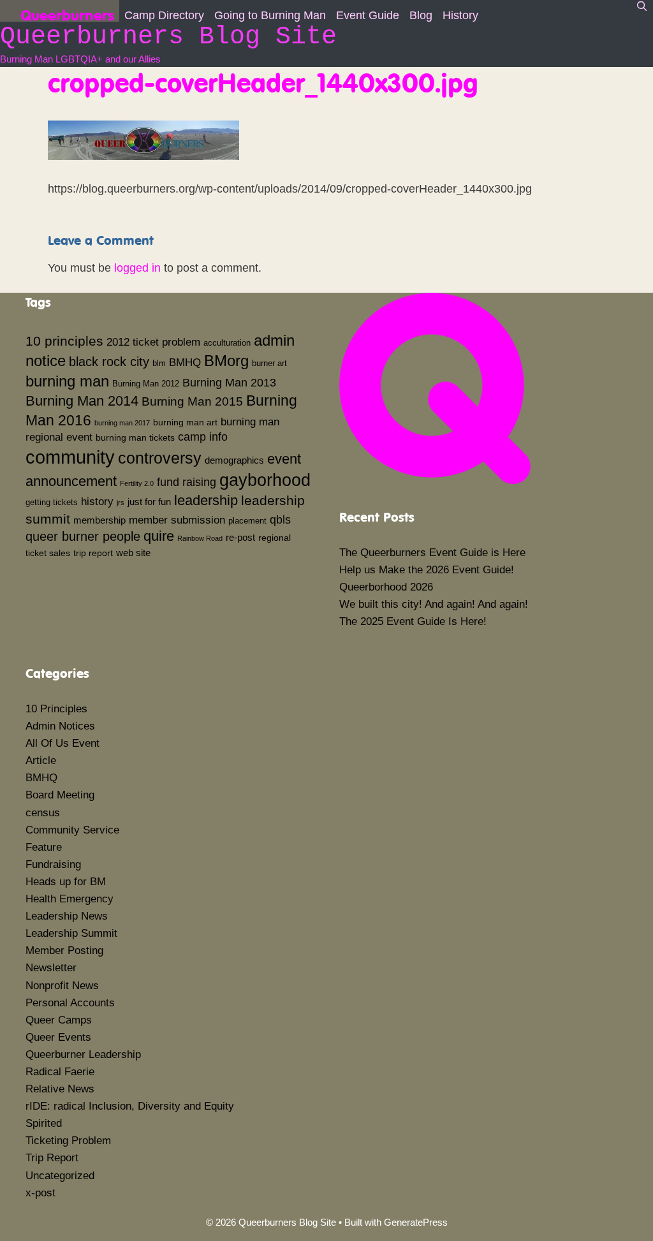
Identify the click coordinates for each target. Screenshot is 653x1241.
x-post (40, 1193)
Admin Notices (60, 726)
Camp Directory (164, 15)
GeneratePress (416, 1222)
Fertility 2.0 (137, 483)
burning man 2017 (122, 423)
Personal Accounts (70, 1003)
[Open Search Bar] (642, 6)
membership (99, 520)
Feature (44, 847)
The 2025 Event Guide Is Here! (413, 621)
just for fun (149, 501)
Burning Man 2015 (192, 401)
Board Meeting (60, 795)
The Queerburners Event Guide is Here (432, 553)
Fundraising (53, 864)
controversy (160, 458)
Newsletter (51, 968)
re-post (240, 537)
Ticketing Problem (68, 1141)
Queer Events (58, 1037)
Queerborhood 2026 (386, 587)
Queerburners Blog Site (168, 36)
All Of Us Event (62, 743)
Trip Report (52, 1158)
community (70, 456)
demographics (234, 460)
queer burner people (83, 536)
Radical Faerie (60, 1072)
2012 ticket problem (153, 341)
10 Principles (56, 709)
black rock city (109, 362)
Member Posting (64, 950)
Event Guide (367, 15)
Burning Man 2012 (145, 383)
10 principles (64, 341)
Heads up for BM (66, 882)
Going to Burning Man (270, 15)
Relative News (60, 1089)
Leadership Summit (71, 933)
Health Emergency (70, 899)
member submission (177, 519)
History (460, 15)
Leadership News (67, 916)
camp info (203, 436)
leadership (206, 500)
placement (247, 521)
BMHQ (185, 362)
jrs (120, 502)
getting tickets (52, 502)
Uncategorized (60, 1176)
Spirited (44, 1123)
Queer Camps (59, 1020)
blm (159, 363)
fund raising (186, 482)
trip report (93, 553)
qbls (280, 519)
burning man (67, 381)
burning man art (185, 422)
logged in (137, 267)
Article (41, 760)
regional (274, 537)
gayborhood (265, 480)
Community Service (72, 830)
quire (158, 536)
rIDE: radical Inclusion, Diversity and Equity (130, 1106)
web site (133, 552)
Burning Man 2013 (229, 382)
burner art (269, 363)
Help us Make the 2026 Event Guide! (426, 570)
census (43, 813)
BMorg (226, 360)
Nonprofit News (62, 986)
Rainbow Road (200, 538)
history (97, 501)
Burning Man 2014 (82, 401)
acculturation (227, 343)
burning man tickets (135, 437)
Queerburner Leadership (83, 1054)
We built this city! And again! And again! (433, 604)
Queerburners (67, 14)
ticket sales (48, 553)
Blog (420, 15)
